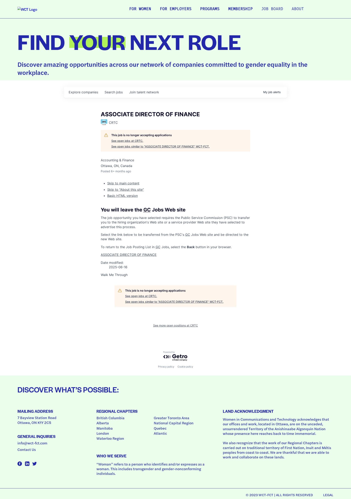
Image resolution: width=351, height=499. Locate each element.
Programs (210, 9)
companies (83, 92)
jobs (114, 92)
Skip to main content (123, 183)
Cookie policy (185, 366)
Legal (328, 494)
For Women (140, 9)
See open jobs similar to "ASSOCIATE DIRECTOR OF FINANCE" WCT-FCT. (160, 146)
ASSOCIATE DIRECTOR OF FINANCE (129, 255)
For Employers (176, 9)
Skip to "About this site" (125, 190)
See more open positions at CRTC (175, 325)
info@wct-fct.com (32, 443)
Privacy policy (166, 366)
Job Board (272, 9)
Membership (240, 9)
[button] (175, 275)
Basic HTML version (122, 196)
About (298, 9)
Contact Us (26, 449)
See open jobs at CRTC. (127, 140)
